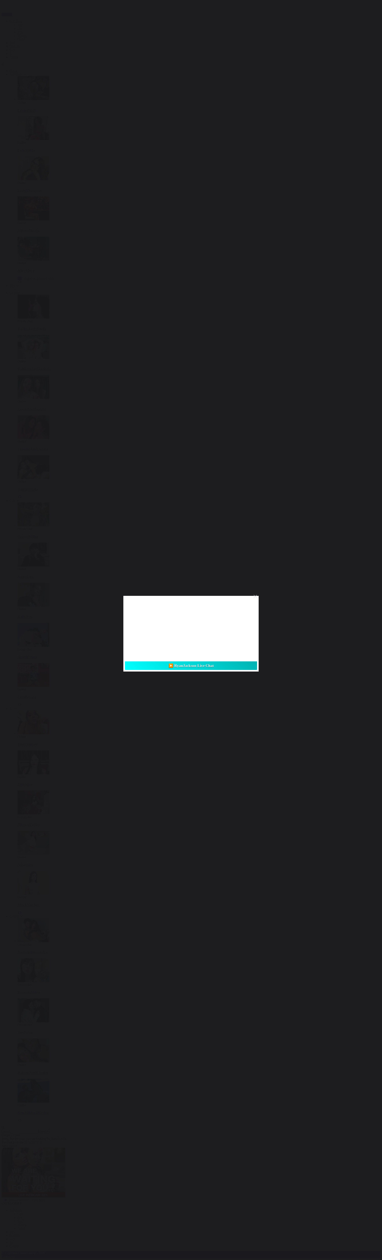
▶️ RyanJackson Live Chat (191, 666)
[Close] (255, 596)
